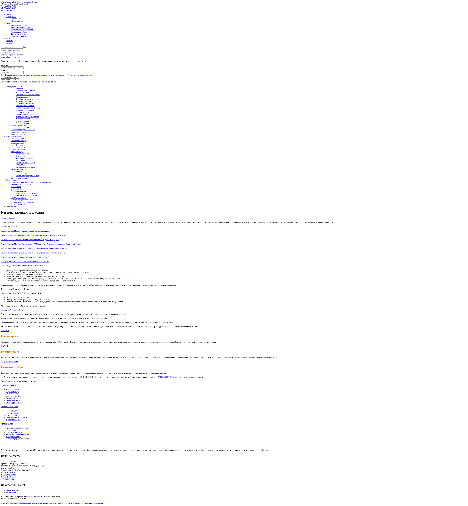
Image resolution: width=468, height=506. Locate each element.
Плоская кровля (22, 112)
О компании (11, 17)
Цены (8, 23)
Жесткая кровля (22, 92)
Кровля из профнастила (25, 101)
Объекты (9, 41)
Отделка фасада (17, 143)
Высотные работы (18, 36)
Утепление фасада (18, 169)
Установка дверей (18, 204)
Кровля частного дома (25, 103)
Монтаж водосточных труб (27, 195)
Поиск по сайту (12, 490)
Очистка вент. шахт (14, 206)
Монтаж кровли (12, 411)
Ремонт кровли (17, 88)
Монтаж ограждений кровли (23, 130)
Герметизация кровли (20, 125)
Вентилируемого (23, 154)
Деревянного (21, 156)
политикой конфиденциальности (35, 75)
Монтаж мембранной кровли (28, 108)
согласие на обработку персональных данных (73, 75)
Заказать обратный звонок (12, 55)
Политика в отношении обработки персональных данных (25, 503)
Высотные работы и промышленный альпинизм (31, 182)
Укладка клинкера (18, 198)
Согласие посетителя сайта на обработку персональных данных (76, 503)
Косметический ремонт (25, 163)
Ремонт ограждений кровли (27, 117)
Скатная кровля (22, 121)
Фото (8, 38)
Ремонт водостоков (14, 432)
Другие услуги (7, 424)
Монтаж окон (16, 189)
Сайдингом (20, 147)
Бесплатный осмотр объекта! (13, 310)
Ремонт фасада (17, 152)
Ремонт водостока (18, 191)
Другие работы (12, 180)
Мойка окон (16, 187)
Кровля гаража (22, 97)
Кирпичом (20, 145)
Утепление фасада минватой (27, 176)
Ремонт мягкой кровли (20, 25)
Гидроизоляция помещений (22, 184)
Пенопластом (21, 173)
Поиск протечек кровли (21, 132)
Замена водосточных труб (26, 193)
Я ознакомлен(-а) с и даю (48, 75)
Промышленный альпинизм (17, 428)
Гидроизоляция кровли (25, 90)
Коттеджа (20, 165)
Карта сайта (11, 492)
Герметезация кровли (15, 415)
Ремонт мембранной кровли (22, 30)
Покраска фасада (18, 149)
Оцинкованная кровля (25, 110)
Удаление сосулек (18, 134)
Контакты (10, 43)
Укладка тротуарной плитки (22, 202)
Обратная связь (17, 21)
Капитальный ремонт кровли (28, 95)
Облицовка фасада (18, 141)
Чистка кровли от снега (20, 127)
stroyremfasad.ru (7, 468)
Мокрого (19, 171)
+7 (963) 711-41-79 (8, 10)
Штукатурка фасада (19, 178)
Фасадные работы (18, 34)
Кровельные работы (19, 32)
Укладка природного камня (22, 200)
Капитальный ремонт (25, 158)
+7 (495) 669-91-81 (8, 6)
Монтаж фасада (17, 138)
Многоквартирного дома (26, 167)
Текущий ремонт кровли (26, 123)
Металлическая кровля (25, 106)
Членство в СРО (17, 19)
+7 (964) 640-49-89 (8, 8)
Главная (9, 14)
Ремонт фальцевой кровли (22, 28)
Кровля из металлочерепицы (27, 99)
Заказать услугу (7, 218)
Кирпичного (21, 160)
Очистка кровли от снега (16, 417)
